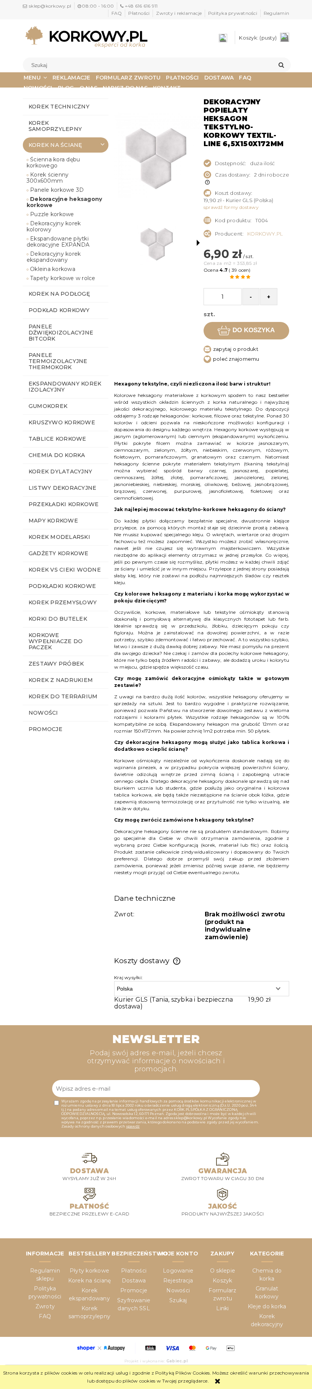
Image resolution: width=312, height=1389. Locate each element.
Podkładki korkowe (62, 586)
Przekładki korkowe (64, 504)
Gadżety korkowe (59, 553)
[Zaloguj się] (225, 37)
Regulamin (276, 13)
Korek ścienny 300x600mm (47, 177)
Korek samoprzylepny (55, 125)
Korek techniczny (59, 106)
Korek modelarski (59, 537)
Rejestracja (178, 1280)
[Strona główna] (86, 36)
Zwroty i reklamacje (179, 13)
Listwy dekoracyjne (62, 487)
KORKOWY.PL (265, 234)
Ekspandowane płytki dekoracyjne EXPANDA (58, 241)
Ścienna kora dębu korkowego (53, 162)
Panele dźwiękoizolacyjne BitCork (61, 332)
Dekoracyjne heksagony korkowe (64, 202)
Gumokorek (48, 406)
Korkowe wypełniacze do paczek (56, 641)
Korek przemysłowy (63, 602)
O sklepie (222, 1270)
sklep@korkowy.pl (50, 6)
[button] (198, 243)
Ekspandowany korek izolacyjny (65, 386)
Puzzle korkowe (52, 214)
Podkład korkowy (59, 310)
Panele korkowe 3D (57, 189)
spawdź (133, 1126)
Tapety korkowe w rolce (62, 278)
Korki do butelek (58, 618)
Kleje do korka (267, 1306)
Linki (222, 1308)
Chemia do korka (57, 455)
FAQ (116, 13)
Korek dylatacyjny (60, 471)
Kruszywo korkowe (62, 422)
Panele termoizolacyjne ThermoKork (58, 361)
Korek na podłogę (59, 293)
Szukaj (178, 1300)
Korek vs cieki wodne (65, 569)
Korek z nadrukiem (61, 680)
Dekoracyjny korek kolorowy (54, 226)
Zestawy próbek (56, 663)
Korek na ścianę (55, 145)
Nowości (43, 712)
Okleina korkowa (52, 269)
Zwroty (45, 1306)
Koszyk (222, 1280)
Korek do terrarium (63, 696)
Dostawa (134, 1280)
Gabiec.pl (177, 1361)
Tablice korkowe (57, 438)
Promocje (45, 729)
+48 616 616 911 (141, 6)
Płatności (139, 13)
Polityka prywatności (232, 13)
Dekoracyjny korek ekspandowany (54, 256)
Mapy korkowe (53, 520)
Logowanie (178, 1270)
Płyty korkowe (89, 1270)
